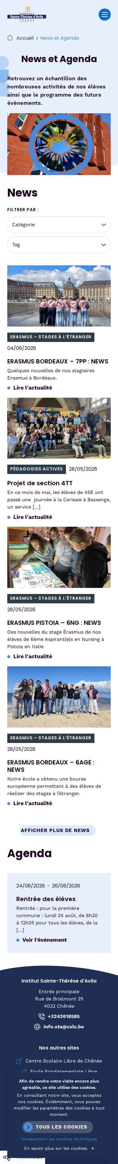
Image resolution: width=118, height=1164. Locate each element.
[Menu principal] (105, 14)
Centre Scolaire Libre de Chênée (63, 1061)
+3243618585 (64, 1016)
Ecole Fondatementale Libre (63, 1072)
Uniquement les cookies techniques (59, 1139)
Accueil (25, 38)
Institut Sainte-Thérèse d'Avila (26, 14)
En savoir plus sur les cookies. (56, 1148)
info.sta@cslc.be (64, 1027)
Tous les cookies (61, 1127)
